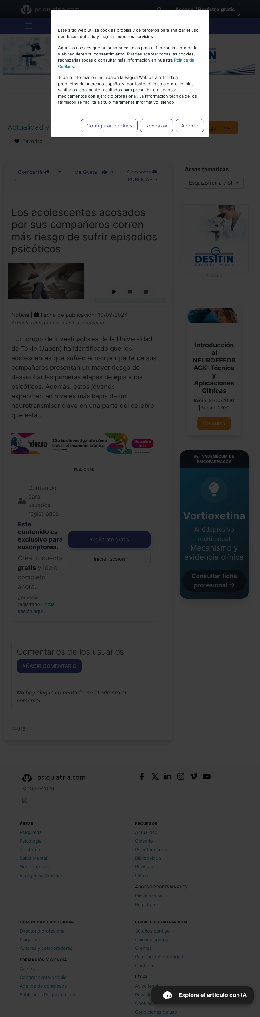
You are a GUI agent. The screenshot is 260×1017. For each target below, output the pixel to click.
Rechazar (157, 125)
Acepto (189, 125)
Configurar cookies (109, 125)
